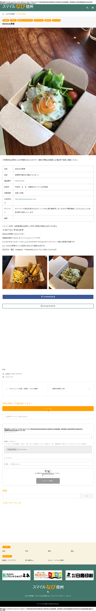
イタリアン (18, 374)
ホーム (69, 596)
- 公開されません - (12, 464)
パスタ (12, 374)
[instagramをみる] (48, 306)
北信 (13, 20)
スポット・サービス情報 (55, 560)
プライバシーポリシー (58, 596)
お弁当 (7, 374)
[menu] (92, 7)
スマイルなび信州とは (42, 596)
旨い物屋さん (29, 560)
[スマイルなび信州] (17, 6)
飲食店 (48, 20)
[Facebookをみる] (48, 297)
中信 (26, 551)
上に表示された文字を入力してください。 (48, 473)
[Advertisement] (48, 522)
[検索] (87, 7)
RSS (48, 592)
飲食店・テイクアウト (25, 20)
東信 (49, 551)
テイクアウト (39, 20)
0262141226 (19, 181)
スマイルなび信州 (43, 603)
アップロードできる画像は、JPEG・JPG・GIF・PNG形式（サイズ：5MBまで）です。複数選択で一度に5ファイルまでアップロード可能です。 (46, 444)
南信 (72, 551)
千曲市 (6, 20)
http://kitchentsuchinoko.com (25, 199)
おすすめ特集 (29, 596)
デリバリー (56, 20)
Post (3, 369)
